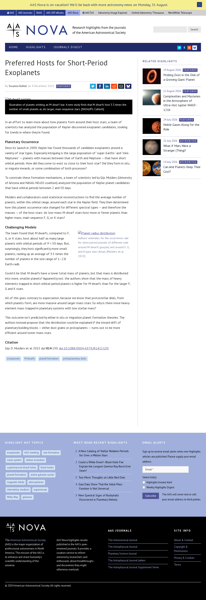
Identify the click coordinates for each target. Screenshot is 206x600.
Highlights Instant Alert (159, 482)
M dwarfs (30, 358)
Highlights (36, 47)
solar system (14, 460)
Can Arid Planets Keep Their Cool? (182, 169)
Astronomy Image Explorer (112, 12)
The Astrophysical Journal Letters (126, 560)
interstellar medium (18, 489)
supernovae (40, 489)
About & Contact (183, 540)
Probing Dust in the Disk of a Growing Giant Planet (181, 77)
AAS (11, 12)
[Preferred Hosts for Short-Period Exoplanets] (68, 99)
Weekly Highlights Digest (160, 487)
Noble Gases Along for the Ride (181, 127)
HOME (13, 47)
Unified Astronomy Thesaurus (148, 12)
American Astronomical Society (28, 540)
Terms (177, 564)
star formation (51, 452)
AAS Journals (25, 12)
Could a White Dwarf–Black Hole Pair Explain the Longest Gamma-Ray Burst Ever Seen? (104, 466)
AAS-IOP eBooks (55, 12)
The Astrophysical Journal (122, 546)
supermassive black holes (21, 467)
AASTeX (89, 12)
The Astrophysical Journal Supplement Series (133, 567)
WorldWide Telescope (180, 12)
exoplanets (13, 358)
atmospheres (36, 482)
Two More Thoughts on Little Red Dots (101, 477)
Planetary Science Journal (122, 553)
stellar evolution (35, 460)
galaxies (27, 497)
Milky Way (12, 497)
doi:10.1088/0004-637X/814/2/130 (84, 348)
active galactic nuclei (42, 474)
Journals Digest (68, 47)
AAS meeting (31, 452)
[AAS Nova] (65, 29)
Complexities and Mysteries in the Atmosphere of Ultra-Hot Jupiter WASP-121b (181, 103)
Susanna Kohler (18, 86)
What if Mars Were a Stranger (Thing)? (177, 148)
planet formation (49, 358)
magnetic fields (15, 482)
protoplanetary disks (74, 358)
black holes (47, 467)
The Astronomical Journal (122, 540)
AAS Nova (73, 12)
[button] (199, 4)
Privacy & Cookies (184, 558)
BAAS (39, 12)
